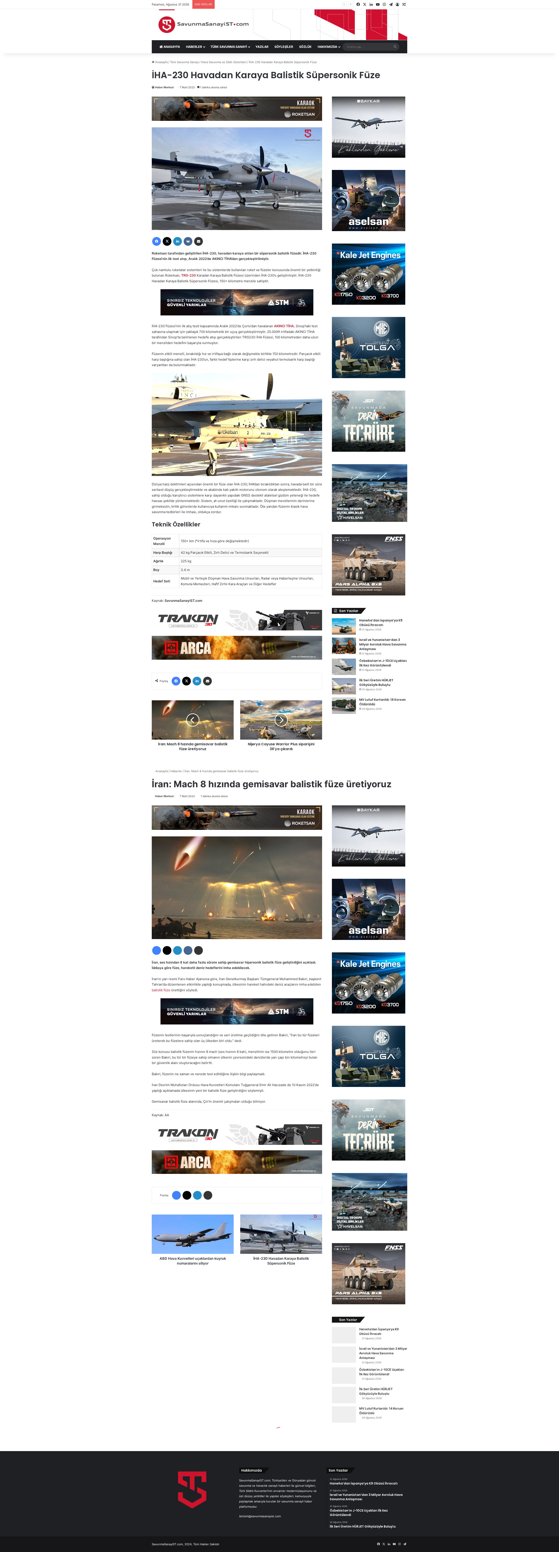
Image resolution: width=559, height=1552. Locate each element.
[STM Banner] (236, 305)
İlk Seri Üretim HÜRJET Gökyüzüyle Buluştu (376, 682)
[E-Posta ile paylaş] (198, 241)
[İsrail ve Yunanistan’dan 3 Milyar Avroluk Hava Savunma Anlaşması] (344, 646)
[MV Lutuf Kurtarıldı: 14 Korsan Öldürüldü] (344, 705)
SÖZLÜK (305, 46)
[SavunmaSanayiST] (279, 24)
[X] (167, 241)
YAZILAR (261, 46)
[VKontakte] (188, 241)
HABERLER (194, 46)
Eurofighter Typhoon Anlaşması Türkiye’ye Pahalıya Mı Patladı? (259, 4)
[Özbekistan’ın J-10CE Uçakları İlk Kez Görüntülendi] (344, 667)
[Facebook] (156, 241)
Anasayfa (161, 62)
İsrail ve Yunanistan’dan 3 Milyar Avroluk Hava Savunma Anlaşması (382, 644)
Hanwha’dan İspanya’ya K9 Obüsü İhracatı (380, 622)
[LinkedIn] (177, 241)
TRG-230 (188, 275)
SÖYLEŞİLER (283, 46)
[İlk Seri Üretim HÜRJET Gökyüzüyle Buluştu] (344, 686)
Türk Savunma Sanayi (184, 62)
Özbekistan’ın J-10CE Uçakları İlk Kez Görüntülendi (383, 663)
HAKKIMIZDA (327, 46)
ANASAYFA (171, 46)
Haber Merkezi (164, 87)
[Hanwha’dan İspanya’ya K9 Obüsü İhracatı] (344, 626)
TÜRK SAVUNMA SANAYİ (228, 46)
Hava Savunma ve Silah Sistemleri (224, 62)
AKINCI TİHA (284, 326)
